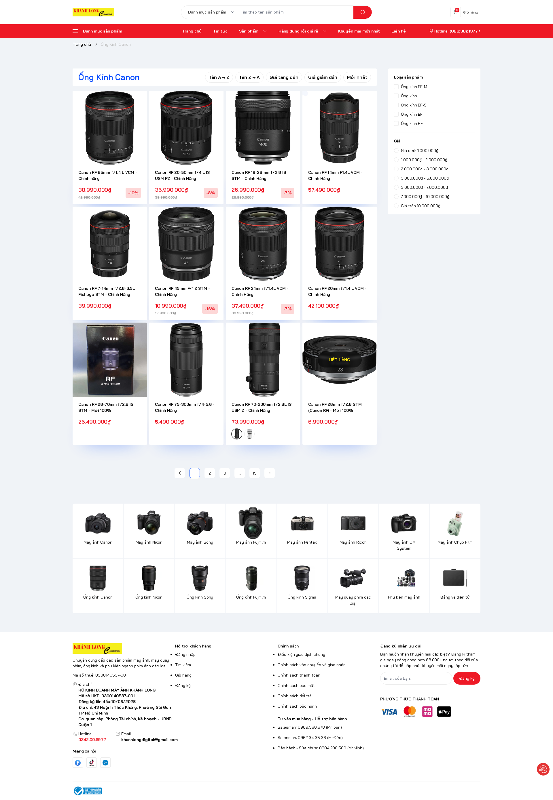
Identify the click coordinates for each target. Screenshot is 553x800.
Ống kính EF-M (414, 86)
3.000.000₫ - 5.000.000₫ (425, 178)
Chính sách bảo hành (297, 706)
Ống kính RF (412, 123)
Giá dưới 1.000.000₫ (419, 150)
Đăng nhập (185, 654)
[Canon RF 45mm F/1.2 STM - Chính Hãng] (186, 244)
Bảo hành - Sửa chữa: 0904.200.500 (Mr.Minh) (321, 748)
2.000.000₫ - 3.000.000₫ (424, 169)
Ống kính (409, 95)
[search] (362, 12)
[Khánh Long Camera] (93, 12)
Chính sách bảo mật (296, 685)
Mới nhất (357, 77)
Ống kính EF (412, 114)
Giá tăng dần (284, 77)
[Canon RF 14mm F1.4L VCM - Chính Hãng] (339, 128)
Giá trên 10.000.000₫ (420, 205)
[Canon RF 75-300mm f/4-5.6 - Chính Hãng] (186, 360)
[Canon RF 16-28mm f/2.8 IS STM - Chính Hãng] (263, 128)
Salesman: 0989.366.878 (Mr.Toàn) (310, 727)
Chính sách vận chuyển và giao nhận (312, 664)
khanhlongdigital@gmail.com (149, 739)
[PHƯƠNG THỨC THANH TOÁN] (430, 711)
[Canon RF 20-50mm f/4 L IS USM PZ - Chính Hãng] (186, 128)
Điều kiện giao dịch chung (301, 654)
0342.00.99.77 (92, 739)
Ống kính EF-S (414, 105)
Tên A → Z (219, 77)
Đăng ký (183, 685)
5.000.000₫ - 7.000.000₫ (424, 187)
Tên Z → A (249, 77)
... (239, 473)
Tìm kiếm (183, 664)
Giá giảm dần (322, 77)
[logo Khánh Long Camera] (123, 648)
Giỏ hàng (183, 675)
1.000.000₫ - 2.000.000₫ (424, 159)
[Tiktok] (91, 762)
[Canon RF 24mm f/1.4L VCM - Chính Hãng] (263, 244)
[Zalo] (105, 762)
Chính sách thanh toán (299, 675)
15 (255, 473)
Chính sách (288, 646)
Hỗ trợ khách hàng (193, 646)
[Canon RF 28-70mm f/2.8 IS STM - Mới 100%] (110, 360)
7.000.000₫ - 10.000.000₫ (425, 196)
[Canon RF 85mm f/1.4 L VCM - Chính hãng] (110, 128)
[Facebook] (78, 763)
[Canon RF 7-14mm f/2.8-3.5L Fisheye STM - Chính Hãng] (110, 244)
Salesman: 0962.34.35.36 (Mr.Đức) (310, 737)
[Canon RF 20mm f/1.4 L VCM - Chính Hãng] (339, 244)
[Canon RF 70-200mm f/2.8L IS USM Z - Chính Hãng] (263, 360)
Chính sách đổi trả (295, 695)
